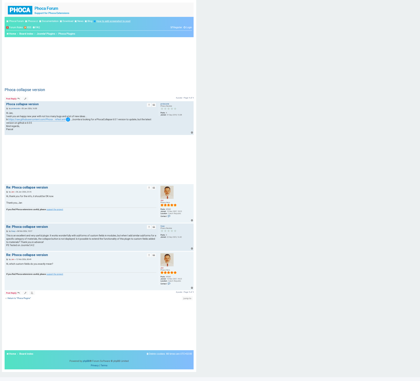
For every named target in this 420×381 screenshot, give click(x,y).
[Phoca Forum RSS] (25, 27)
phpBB (86, 361)
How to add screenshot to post (113, 21)
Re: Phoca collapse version (27, 187)
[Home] (20, 9)
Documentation (50, 21)
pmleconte (164, 104)
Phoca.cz (33, 21)
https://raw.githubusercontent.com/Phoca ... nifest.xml (37, 119)
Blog (90, 21)
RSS (29, 27)
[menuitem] (36, 27)
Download (68, 21)
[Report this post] (149, 105)
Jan (162, 200)
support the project (54, 209)
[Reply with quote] (154, 105)
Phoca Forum (16, 21)
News (80, 21)
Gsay (162, 226)
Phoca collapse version (25, 89)
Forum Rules (16, 27)
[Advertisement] (99, 62)
